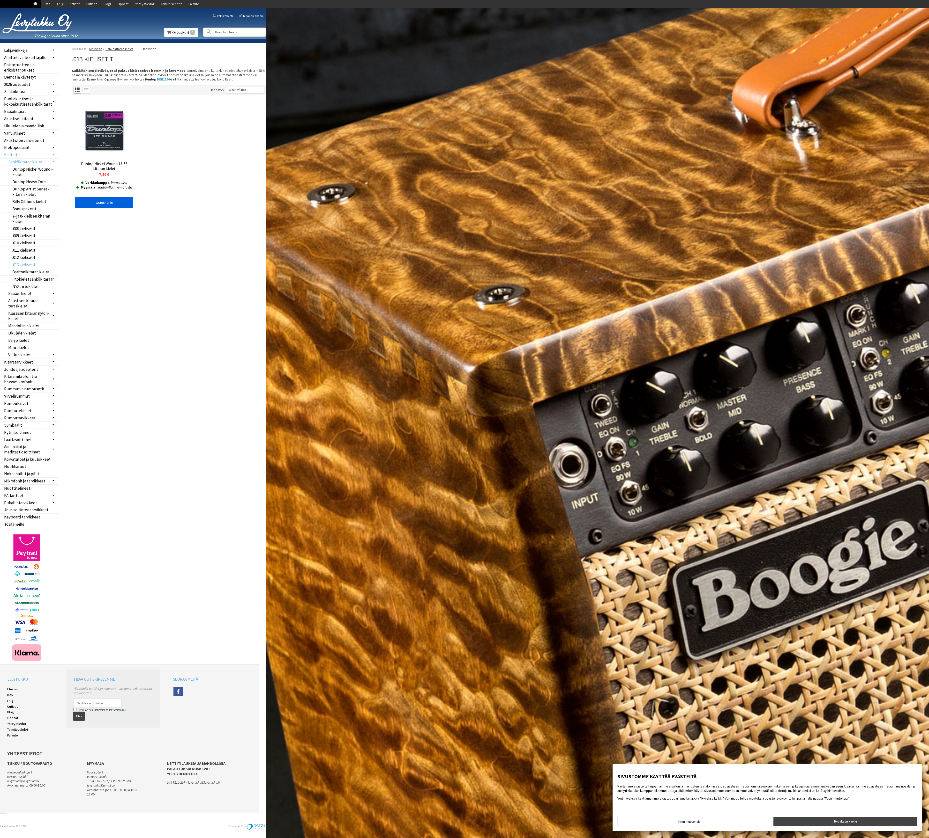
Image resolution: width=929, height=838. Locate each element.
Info (47, 4)
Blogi (107, 4)
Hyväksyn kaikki (845, 821)
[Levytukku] (38, 23)
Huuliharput (15, 466)
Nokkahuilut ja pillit (21, 473)
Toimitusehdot (171, 4)
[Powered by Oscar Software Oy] (256, 826)
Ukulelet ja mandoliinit (24, 126)
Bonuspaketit (24, 208)
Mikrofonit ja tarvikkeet (24, 481)
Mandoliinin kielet (24, 325)
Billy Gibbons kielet (29, 201)
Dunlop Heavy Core (29, 181)
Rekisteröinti (225, 15)
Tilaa (79, 716)
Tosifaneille (14, 524)
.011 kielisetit (23, 250)
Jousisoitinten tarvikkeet (26, 509)
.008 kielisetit (23, 228)
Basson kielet (19, 293)
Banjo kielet (18, 340)
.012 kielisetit (23, 257)
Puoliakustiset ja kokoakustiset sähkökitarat (28, 101)
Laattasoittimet (18, 439)
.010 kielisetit (23, 243)
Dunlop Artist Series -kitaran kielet (31, 191)
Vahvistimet (14, 133)
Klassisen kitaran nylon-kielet (28, 316)
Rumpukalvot (16, 403)
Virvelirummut (17, 396)
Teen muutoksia (689, 821)
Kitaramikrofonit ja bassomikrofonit (20, 379)
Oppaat (123, 4)
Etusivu (12, 689)
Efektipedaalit (17, 147)
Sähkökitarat (15, 91)
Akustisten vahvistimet (24, 140)
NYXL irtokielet (25, 286)
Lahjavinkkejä (16, 50)
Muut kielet (18, 347)
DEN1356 (163, 79)
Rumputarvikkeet (20, 418)
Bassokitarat (15, 111)
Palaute (193, 4)
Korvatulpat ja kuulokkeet (27, 459)
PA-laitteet (13, 495)
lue (125, 710)
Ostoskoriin (104, 202)
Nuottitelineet (17, 488)
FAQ (60, 4)
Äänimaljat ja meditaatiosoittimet (22, 449)
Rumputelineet (17, 410)
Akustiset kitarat (18, 118)
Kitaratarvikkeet (18, 362)
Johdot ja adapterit (21, 369)
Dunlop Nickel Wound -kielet (32, 172)
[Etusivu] (35, 4)
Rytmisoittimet (17, 432)
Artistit (75, 4)
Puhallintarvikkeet (20, 502)
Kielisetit (12, 154)
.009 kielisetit (23, 235)
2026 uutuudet (17, 84)
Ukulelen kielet (22, 333)
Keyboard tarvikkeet (22, 517)
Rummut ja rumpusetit (24, 389)
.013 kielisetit (23, 264)
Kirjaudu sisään (253, 15)
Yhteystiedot (144, 4)
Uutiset (91, 4)
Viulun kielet (19, 354)
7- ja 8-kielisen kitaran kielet (31, 218)
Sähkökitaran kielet (25, 162)
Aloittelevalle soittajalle (25, 57)
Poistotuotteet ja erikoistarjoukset (19, 67)
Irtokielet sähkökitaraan (33, 279)
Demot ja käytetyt (20, 77)
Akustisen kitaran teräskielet (23, 303)
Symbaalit (13, 425)
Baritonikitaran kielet (31, 272)
